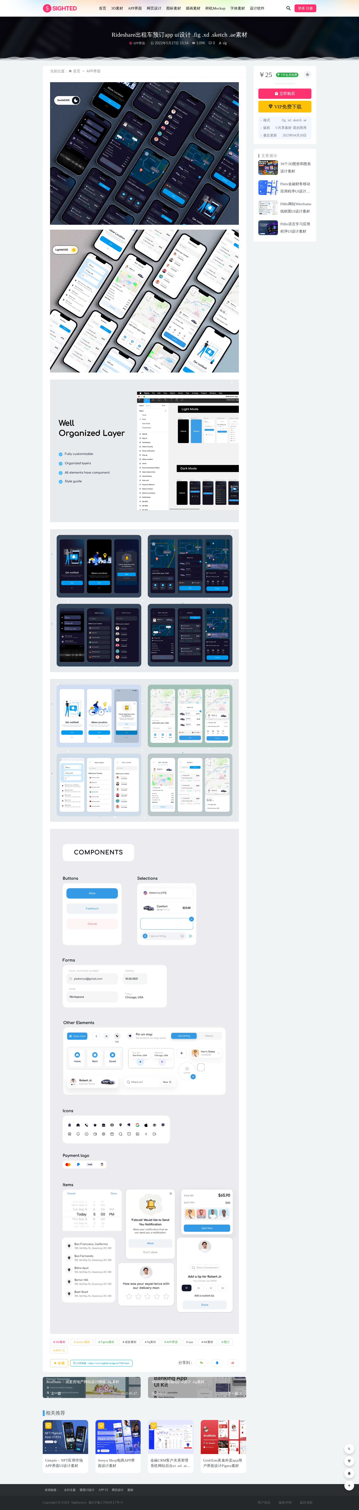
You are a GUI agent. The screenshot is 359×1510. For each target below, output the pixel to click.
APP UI (59, 1350)
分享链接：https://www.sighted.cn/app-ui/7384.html (102, 1363)
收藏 (61, 1363)
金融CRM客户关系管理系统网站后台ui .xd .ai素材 (170, 1465)
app (190, 1342)
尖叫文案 (70, 1490)
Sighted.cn (78, 1502)
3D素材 (117, 8)
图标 (130, 1490)
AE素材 (208, 1342)
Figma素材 (107, 1342)
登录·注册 (305, 8)
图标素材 (173, 8)
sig (224, 43)
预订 (227, 1342)
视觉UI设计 (87, 1490)
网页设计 (154, 8)
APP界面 (135, 8)
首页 (102, 8)
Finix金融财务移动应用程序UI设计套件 (295, 191)
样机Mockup (215, 8)
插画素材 (193, 8)
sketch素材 (83, 1342)
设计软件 (257, 8)
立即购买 (286, 93)
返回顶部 (306, 1502)
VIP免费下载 (287, 106)
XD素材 (60, 1342)
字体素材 (237, 8)
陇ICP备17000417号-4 (106, 1502)
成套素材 (131, 1342)
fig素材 (151, 1342)
